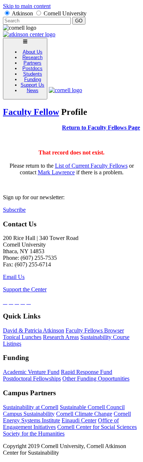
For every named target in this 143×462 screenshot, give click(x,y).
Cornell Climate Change (84, 414)
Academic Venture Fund (31, 372)
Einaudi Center (79, 420)
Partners (32, 63)
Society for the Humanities (34, 433)
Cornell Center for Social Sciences (97, 427)
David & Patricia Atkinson (33, 330)
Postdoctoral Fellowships (32, 378)
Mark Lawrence (56, 172)
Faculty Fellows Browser (95, 330)
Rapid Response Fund (86, 372)
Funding (32, 79)
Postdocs (32, 68)
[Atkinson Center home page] (29, 34)
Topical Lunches (22, 337)
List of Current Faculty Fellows (91, 166)
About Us (33, 52)
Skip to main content (27, 6)
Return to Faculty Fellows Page (101, 127)
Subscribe (14, 210)
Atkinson (22, 13)
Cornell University (65, 13)
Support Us (32, 85)
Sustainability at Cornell (30, 407)
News (32, 90)
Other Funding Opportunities (95, 378)
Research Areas (61, 337)
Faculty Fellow (31, 112)
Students (32, 74)
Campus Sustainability (29, 414)
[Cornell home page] (65, 90)
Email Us (14, 277)
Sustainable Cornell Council (92, 407)
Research (32, 57)
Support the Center (25, 289)
